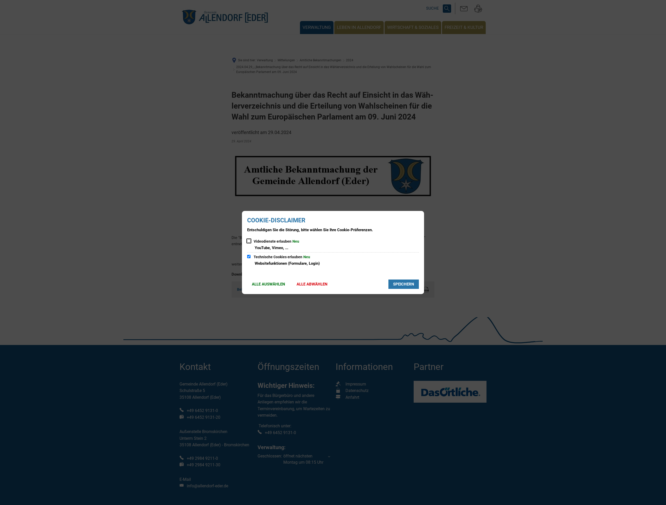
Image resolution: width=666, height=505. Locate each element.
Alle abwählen (312, 284)
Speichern (403, 284)
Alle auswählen (268, 284)
